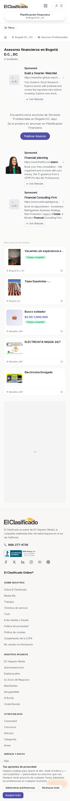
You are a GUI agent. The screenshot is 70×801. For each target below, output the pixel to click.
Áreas (7, 745)
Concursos (10, 727)
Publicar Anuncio (35, 136)
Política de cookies (14, 632)
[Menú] (59, 5)
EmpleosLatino (12, 673)
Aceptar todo (13, 795)
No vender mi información (18, 644)
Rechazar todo (50, 787)
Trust (7, 614)
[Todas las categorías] (45, 5)
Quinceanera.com (14, 667)
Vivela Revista (12, 704)
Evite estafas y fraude (16, 620)
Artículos (9, 733)
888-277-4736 (18, 544)
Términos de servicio (16, 607)
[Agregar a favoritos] (62, 271)
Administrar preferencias (20, 787)
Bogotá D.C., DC (24, 37)
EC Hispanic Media (14, 661)
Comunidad (10, 721)
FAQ (6, 761)
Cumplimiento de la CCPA (18, 638)
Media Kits (10, 595)
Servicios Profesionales (54, 37)
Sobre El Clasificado (15, 589)
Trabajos (9, 601)
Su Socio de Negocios (16, 679)
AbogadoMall (11, 691)
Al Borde (9, 698)
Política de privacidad (16, 626)
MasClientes (11, 685)
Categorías (10, 739)
